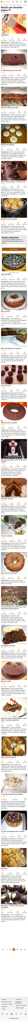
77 (6, 949)
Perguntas (4, 1006)
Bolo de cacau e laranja (9, 423)
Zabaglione (5, 35)
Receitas (4, 999)
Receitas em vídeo (6, 1001)
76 (3, 949)
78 (10, 949)
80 (17, 949)
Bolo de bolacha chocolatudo (11, 348)
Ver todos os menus (7, 1004)
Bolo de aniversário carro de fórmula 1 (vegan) (14, 460)
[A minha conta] (16, 1)
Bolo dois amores (7, 499)
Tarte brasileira (6, 274)
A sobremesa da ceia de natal (11, 70)
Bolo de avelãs (6, 681)
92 (25, 949)
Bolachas (4, 868)
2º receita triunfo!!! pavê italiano (12, 794)
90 (21, 949)
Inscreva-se (14, 249)
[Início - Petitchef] (1, 5)
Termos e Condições (21, 1005)
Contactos (18, 999)
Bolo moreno (5, 311)
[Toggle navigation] (25, 2)
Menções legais (20, 1008)
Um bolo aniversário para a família (12, 831)
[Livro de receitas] (13, 1)
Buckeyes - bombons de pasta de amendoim (12, 906)
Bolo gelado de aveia (8, 646)
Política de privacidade (18, 1002)
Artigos (4, 1009)
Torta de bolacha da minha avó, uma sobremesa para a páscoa (13, 607)
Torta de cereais (6, 536)
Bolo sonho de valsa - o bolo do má (13, 182)
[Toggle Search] (21, 1)
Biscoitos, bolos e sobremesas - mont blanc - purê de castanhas (14, 719)
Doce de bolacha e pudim (9, 107)
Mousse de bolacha (7, 144)
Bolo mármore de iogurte (9, 573)
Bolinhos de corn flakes (9, 219)
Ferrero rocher (6, 385)
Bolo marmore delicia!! (8, 757)
